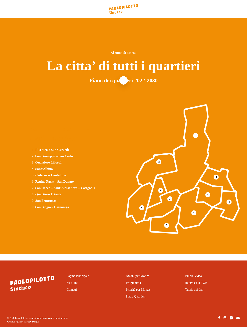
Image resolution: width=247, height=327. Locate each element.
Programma (133, 282)
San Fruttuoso (45, 200)
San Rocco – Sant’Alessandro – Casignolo (65, 188)
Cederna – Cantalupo (50, 175)
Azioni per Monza (137, 276)
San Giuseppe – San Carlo (54, 156)
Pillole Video (193, 276)
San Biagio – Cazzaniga (52, 207)
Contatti (72, 289)
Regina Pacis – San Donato (54, 181)
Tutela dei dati (194, 289)
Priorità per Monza (138, 289)
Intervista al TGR (196, 282)
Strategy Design (31, 321)
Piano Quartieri (135, 296)
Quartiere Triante (48, 194)
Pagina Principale (78, 276)
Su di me (72, 282)
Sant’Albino (44, 169)
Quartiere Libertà (48, 162)
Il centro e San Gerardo (52, 149)
